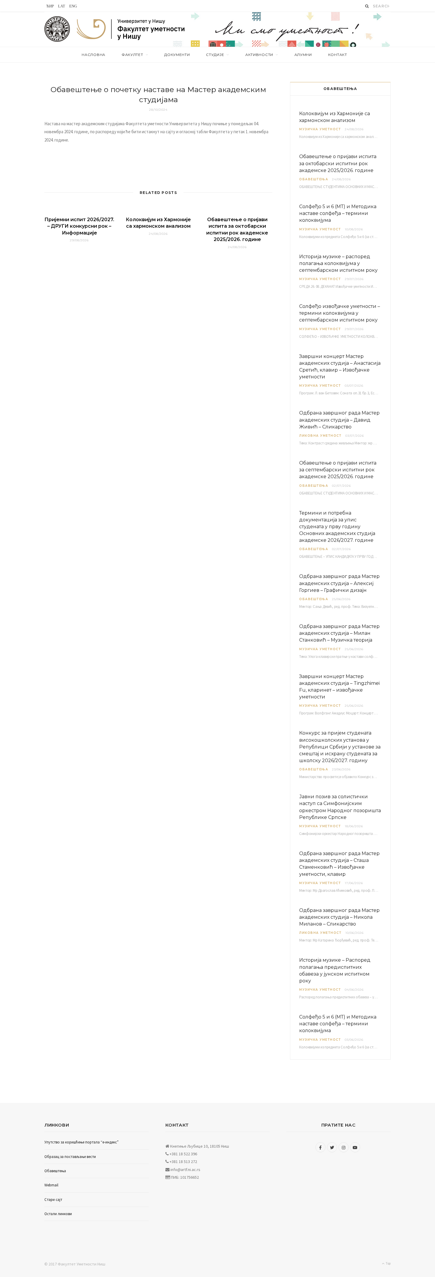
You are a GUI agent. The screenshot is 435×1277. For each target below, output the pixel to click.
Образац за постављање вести (70, 1156)
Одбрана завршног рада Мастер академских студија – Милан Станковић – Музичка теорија (339, 633)
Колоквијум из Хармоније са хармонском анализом (334, 117)
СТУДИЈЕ (215, 54)
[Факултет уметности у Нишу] (57, 29)
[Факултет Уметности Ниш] (131, 30)
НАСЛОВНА (93, 54)
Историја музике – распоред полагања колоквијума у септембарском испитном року (338, 263)
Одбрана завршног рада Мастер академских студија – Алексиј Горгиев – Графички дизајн (339, 583)
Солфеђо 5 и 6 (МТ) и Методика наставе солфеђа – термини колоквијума (337, 213)
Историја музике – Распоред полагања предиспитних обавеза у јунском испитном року (334, 970)
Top (388, 1263)
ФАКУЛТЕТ (132, 54)
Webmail (51, 1185)
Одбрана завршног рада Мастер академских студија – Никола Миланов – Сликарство (339, 917)
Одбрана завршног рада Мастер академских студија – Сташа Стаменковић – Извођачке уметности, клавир (339, 864)
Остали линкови (58, 1213)
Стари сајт (53, 1199)
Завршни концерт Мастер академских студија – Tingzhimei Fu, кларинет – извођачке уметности (339, 687)
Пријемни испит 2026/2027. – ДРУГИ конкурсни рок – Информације (79, 226)
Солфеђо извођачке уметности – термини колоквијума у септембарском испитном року (339, 313)
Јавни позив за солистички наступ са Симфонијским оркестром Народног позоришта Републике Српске (340, 807)
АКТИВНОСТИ (259, 54)
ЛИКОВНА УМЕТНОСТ (320, 436)
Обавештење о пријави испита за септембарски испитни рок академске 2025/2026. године (337, 469)
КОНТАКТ (337, 54)
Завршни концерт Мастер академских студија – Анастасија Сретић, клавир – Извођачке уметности (340, 367)
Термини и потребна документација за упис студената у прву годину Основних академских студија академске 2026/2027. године (337, 526)
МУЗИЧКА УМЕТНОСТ (320, 129)
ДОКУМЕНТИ (177, 54)
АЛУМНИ (303, 54)
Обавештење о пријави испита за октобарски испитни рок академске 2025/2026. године (337, 163)
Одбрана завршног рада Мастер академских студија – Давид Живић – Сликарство (339, 419)
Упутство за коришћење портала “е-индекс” (81, 1142)
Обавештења (313, 179)
